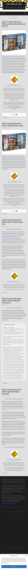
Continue (5, 117)
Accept (14, 566)
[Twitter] (13, 114)
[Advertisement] (14, 529)
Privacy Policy (14, 511)
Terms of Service (6, 511)
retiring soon (19, 261)
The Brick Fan (14, 4)
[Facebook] (11, 114)
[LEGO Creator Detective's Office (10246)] (14, 447)
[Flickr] (16, 114)
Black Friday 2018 (6, 235)
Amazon (4, 71)
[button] (26, 555)
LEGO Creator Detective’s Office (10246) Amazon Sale (12, 124)
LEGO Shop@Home (10, 69)
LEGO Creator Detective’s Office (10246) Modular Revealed (11, 392)
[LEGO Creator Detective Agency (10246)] (14, 398)
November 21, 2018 (6, 127)
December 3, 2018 (6, 28)
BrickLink (11, 439)
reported (15, 401)
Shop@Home (5, 164)
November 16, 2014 (6, 396)
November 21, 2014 (6, 305)
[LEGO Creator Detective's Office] (14, 307)
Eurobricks (8, 412)
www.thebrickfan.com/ (8, 111)
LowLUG (9, 415)
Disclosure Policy (21, 511)
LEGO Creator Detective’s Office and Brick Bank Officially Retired (14, 24)
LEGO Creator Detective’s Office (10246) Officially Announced (11, 301)
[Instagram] (14, 114)
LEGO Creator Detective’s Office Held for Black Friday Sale (12, 222)
